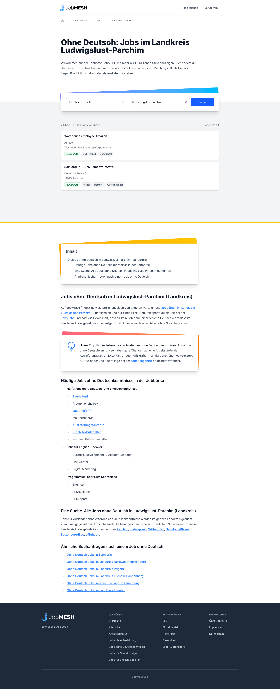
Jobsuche (68, 318)
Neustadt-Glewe (177, 529)
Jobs (98, 20)
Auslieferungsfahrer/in (88, 425)
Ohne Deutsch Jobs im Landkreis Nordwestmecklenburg (106, 561)
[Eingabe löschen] (123, 102)
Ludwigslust (138, 529)
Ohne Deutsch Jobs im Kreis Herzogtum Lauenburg (103, 583)
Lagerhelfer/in (82, 410)
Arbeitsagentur (141, 360)
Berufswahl (211, 7)
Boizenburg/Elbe (72, 534)
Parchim (122, 529)
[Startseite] (62, 20)
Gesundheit (169, 640)
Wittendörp (156, 529)
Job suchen (190, 7)
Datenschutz (217, 633)
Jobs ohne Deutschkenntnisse (127, 646)
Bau (165, 620)
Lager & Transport (174, 646)
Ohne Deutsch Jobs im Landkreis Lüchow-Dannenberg (105, 576)
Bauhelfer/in (81, 396)
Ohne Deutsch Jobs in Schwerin (89, 554)
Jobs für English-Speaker (124, 659)
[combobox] (159, 102)
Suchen (202, 102)
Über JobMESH (218, 620)
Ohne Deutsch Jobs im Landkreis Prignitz (96, 569)
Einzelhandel (170, 627)
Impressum (215, 627)
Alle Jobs (114, 627)
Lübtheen (92, 534)
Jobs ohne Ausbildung (122, 640)
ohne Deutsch (80, 20)
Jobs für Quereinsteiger (123, 653)
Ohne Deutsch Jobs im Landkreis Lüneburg (97, 590)
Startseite (115, 620)
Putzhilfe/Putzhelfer (87, 432)
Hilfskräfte (169, 633)
